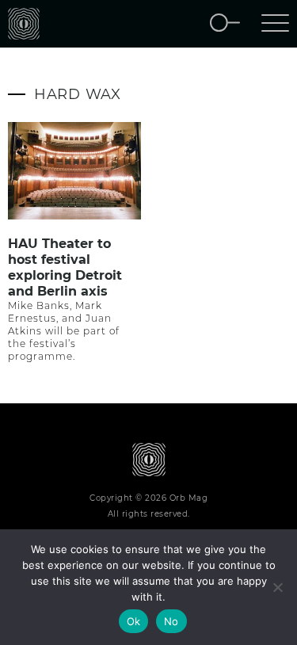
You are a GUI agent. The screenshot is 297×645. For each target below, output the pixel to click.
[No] (277, 587)
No (171, 621)
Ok (134, 621)
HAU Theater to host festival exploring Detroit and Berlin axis (65, 267)
